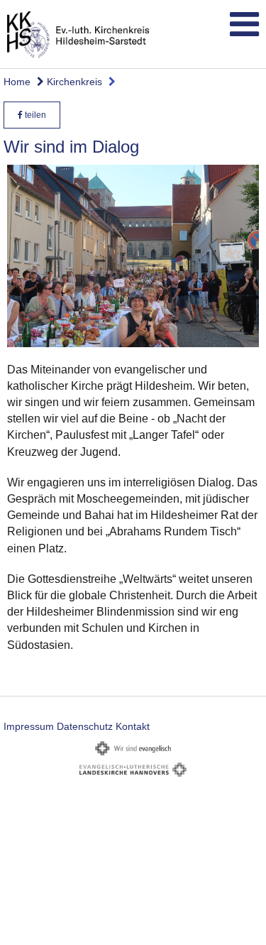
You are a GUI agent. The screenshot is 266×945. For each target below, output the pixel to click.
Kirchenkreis (73, 81)
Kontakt (133, 726)
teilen (34, 115)
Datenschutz (85, 726)
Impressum (29, 726)
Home (17, 81)
